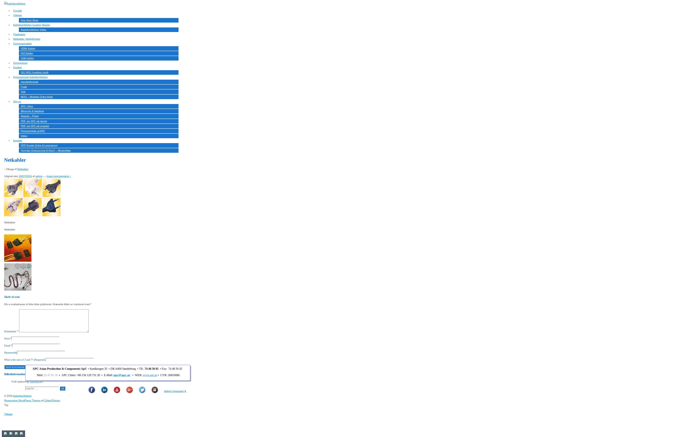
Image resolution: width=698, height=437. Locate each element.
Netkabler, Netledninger (26, 38)
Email (7, 345)
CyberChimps (52, 400)
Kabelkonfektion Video (33, 29)
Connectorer (20, 62)
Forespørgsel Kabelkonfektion (30, 77)
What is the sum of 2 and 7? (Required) (24, 359)
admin (39, 176)
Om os (17, 101)
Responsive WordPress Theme (22, 400)
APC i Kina (27, 106)
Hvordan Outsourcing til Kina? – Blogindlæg (46, 150)
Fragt (24, 86)
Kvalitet (17, 67)
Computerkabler (22, 43)
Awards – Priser (30, 116)
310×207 (35, 381)
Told (23, 91)
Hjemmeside (10, 352)
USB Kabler (27, 58)
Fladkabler (19, 34)
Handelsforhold (29, 81)
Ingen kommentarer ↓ (59, 176)
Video (24, 135)
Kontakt (17, 140)
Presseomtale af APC (33, 130)
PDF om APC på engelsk (35, 126)
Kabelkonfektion (22, 395)
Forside (17, 10)
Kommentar (11, 331)
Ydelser (17, 15)
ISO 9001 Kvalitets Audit (34, 72)
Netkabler (23, 169)
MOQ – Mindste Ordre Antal (37, 96)
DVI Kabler (27, 53)
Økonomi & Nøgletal (32, 111)
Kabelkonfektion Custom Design (31, 24)
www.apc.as (150, 375)
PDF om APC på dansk (34, 121)
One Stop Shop (29, 20)
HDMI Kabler (28, 48)
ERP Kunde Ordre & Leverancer (39, 145)
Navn (7, 338)
